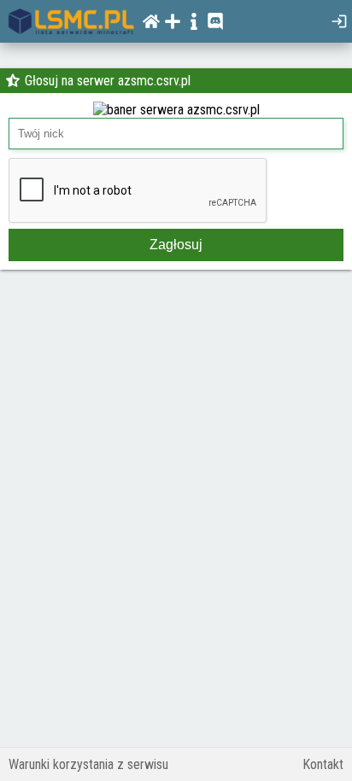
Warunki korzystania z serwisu (88, 764)
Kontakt (322, 764)
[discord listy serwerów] (217, 21)
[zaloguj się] (341, 21)
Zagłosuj (176, 244)
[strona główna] (71, 21)
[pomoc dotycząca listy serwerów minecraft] (196, 21)
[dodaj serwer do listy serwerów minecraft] (174, 21)
